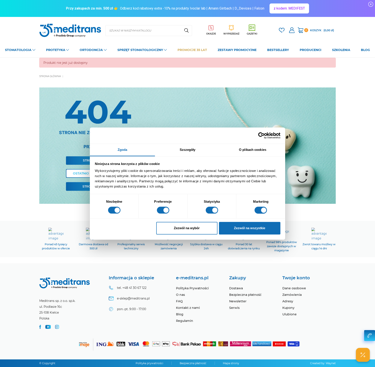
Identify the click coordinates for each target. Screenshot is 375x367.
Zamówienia (292, 295)
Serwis (234, 308)
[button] (363, 355)
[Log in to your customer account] (282, 30)
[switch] (163, 210)
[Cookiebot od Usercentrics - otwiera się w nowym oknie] (261, 135)
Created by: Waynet (323, 363)
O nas (180, 295)
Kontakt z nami (188, 308)
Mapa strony (231, 363)
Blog (179, 314)
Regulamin (184, 321)
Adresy (287, 301)
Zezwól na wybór (187, 228)
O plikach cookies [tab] (252, 149)
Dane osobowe (294, 288)
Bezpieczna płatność (245, 295)
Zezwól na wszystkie (249, 228)
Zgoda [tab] (122, 149)
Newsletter (238, 301)
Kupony (288, 308)
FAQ (179, 301)
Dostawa (236, 288)
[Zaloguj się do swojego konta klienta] (292, 30)
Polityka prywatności (149, 363)
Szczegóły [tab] (188, 149)
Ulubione (289, 314)
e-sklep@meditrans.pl (133, 298)
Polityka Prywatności (192, 288)
